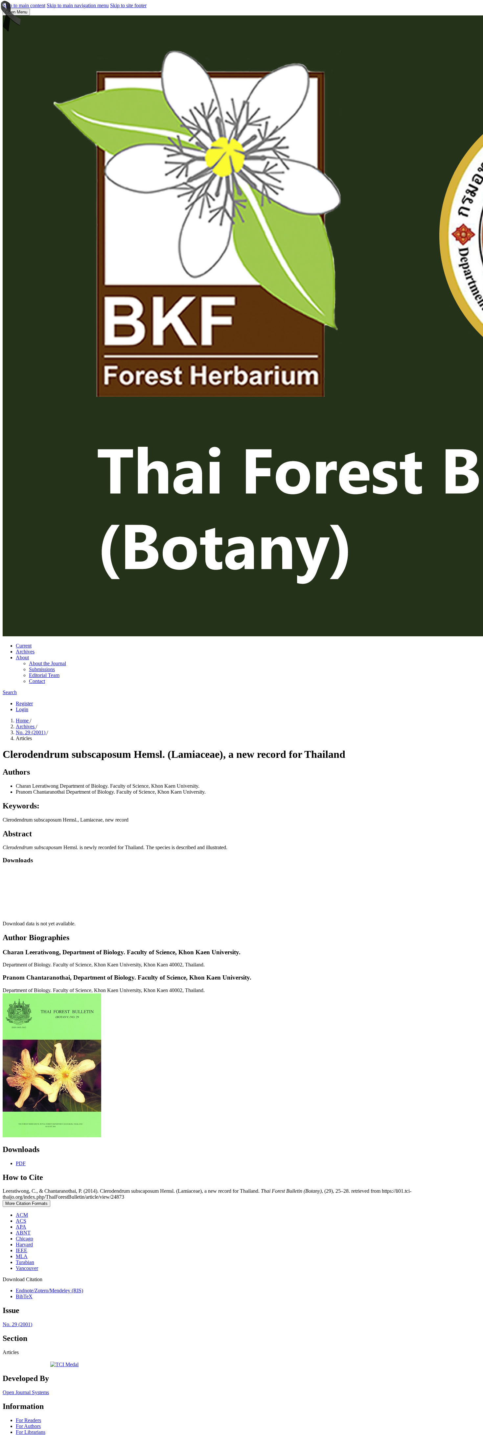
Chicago (24, 1238)
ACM (22, 1215)
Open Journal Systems (26, 1392)
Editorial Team (44, 675)
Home (23, 720)
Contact (37, 681)
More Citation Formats (26, 1203)
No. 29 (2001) (31, 732)
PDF (21, 1163)
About (22, 657)
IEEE (21, 1250)
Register (24, 703)
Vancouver (27, 1268)
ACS (21, 1221)
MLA (22, 1256)
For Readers (28, 1420)
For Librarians (30, 1432)
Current (24, 645)
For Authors (28, 1426)
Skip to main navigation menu (78, 5)
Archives (25, 651)
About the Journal (47, 663)
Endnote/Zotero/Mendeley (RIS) (49, 1290)
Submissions (42, 669)
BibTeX (24, 1296)
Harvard (24, 1244)
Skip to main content (24, 5)
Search (10, 692)
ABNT (23, 1232)
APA (21, 1227)
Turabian (25, 1262)
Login (22, 709)
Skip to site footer (128, 5)
